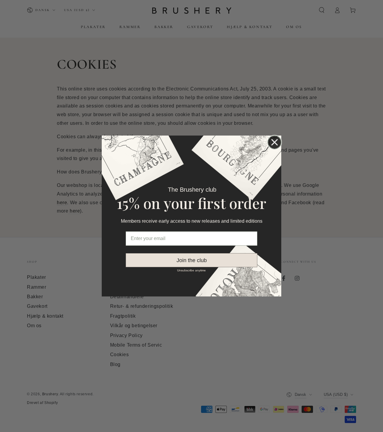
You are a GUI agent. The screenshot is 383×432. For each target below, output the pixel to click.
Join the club (192, 260)
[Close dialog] (274, 142)
